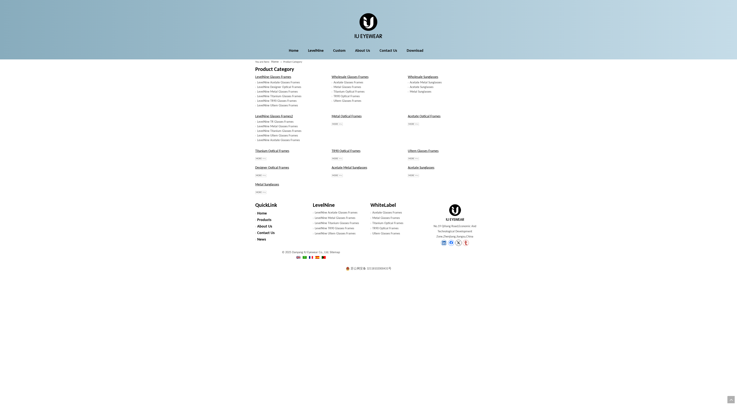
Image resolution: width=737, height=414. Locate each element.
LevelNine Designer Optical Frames (279, 87)
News (261, 240)
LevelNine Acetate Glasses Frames (278, 82)
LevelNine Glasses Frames (273, 77)
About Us (264, 226)
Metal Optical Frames (347, 116)
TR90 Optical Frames (347, 96)
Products (264, 220)
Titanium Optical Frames (349, 91)
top (731, 399)
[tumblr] (466, 243)
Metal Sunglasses (420, 91)
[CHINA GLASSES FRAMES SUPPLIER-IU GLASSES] (455, 212)
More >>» (337, 124)
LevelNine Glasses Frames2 (274, 116)
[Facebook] (451, 243)
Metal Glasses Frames (347, 87)
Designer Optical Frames (272, 168)
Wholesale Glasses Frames (350, 77)
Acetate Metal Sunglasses (426, 82)
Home (262, 213)
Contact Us (266, 233)
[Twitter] (458, 243)
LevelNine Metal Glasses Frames (277, 91)
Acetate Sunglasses (421, 87)
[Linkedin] (444, 243)
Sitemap (335, 252)
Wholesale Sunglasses (423, 77)
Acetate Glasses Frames (348, 82)
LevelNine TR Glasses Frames (275, 121)
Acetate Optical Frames (424, 116)
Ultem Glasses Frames (347, 101)
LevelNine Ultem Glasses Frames (277, 105)
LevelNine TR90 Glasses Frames (277, 101)
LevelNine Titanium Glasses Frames (279, 96)
